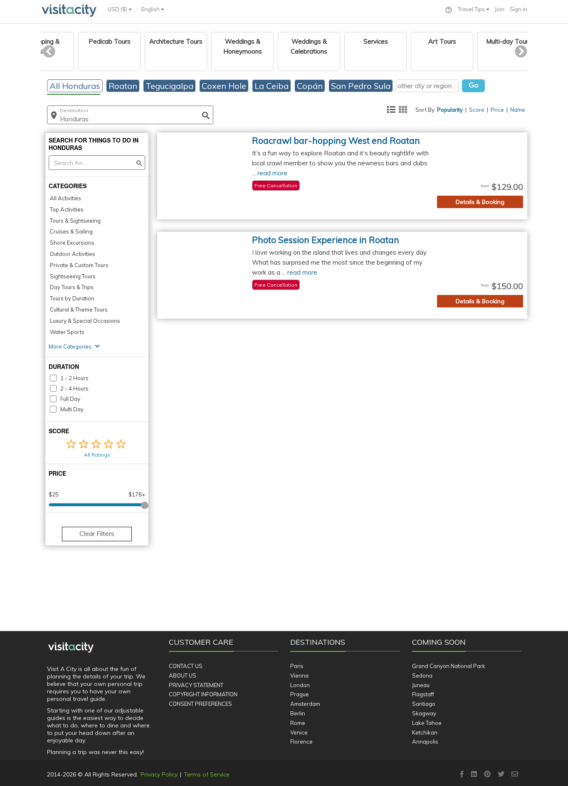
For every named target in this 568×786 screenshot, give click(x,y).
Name (517, 109)
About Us (182, 675)
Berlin (297, 713)
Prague (299, 694)
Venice (299, 732)
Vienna (299, 675)
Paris (297, 666)
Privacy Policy (159, 774)
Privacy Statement (196, 685)
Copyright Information (203, 694)
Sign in (518, 9)
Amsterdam (305, 703)
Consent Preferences (200, 703)
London (300, 685)
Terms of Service (207, 774)
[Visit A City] (71, 647)
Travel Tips (472, 9)
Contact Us (186, 666)
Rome (297, 723)
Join (499, 9)
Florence (301, 741)
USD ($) (118, 9)
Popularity (450, 109)
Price (497, 109)
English (151, 9)
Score (476, 109)
